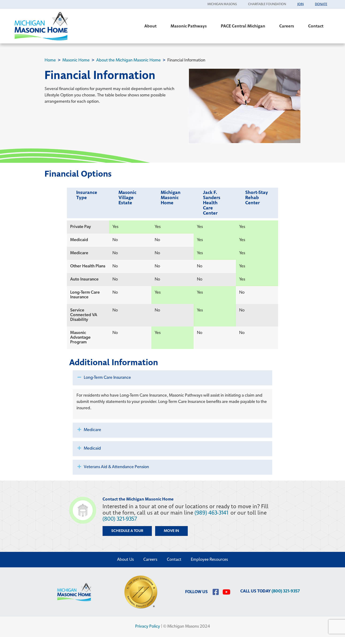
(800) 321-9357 (120, 519)
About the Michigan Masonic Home (128, 60)
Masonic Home (76, 60)
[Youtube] (226, 591)
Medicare (92, 430)
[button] (172, 377)
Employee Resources (209, 559)
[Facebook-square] (215, 591)
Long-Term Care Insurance (107, 378)
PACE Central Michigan (243, 26)
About (150, 26)
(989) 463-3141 (211, 513)
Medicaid (92, 449)
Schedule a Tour (127, 531)
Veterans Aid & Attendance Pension (116, 467)
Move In (171, 531)
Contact (315, 26)
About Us (125, 559)
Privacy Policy (147, 627)
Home (50, 60)
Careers (286, 26)
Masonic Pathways (189, 26)
